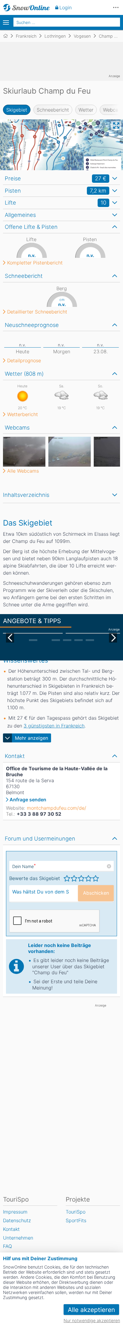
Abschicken (96, 893)
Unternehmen (18, 1238)
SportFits (76, 1220)
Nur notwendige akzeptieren (92, 1320)
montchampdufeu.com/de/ (56, 808)
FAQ (7, 1246)
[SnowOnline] (26, 7)
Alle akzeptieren (91, 1309)
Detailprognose (24, 360)
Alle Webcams (23, 470)
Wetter (86, 110)
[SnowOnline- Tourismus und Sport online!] (8, 36)
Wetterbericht (22, 414)
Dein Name (24, 866)
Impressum (15, 1212)
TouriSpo (75, 1212)
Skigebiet (16, 110)
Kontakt (11, 1229)
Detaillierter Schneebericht (37, 311)
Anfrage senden (28, 799)
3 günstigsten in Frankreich (54, 726)
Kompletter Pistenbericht (35, 262)
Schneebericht (53, 110)
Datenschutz (17, 1220)
